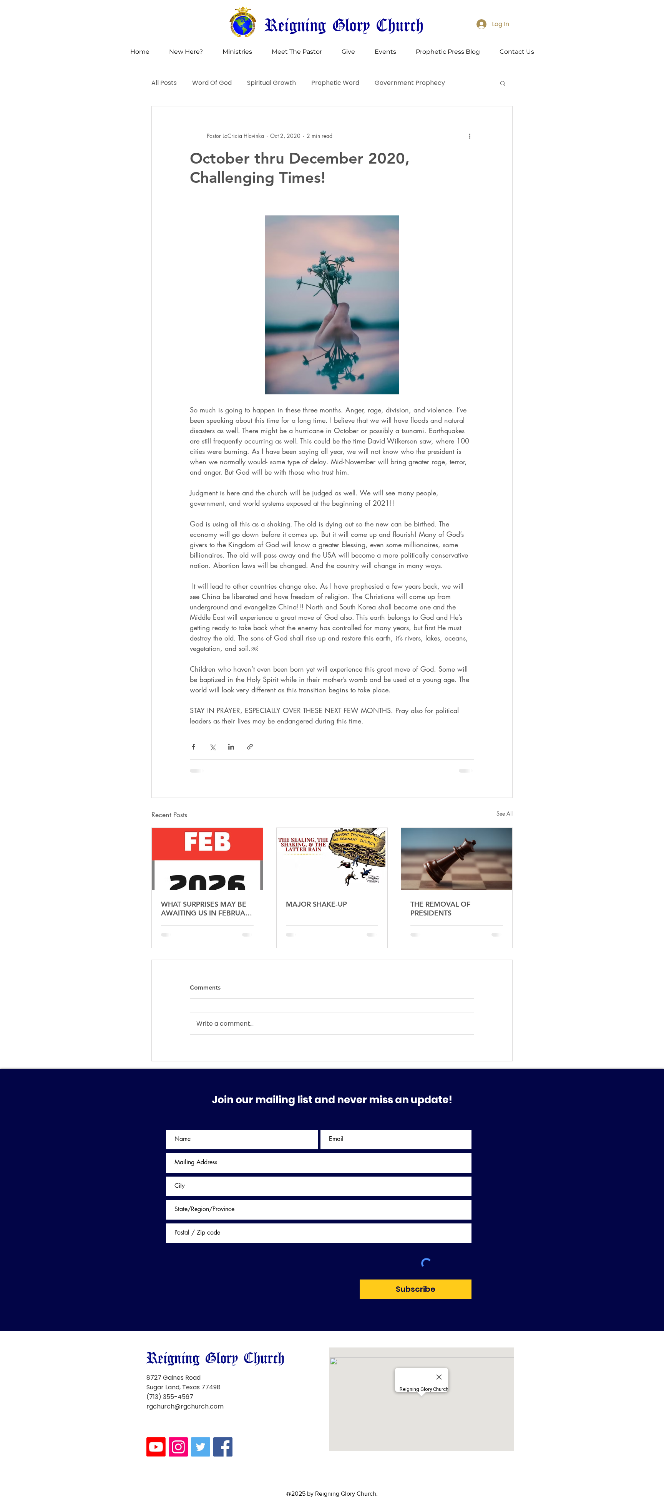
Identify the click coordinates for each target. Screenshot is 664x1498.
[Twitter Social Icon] (200, 1392)
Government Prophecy (410, 83)
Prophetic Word (335, 83)
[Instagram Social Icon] (178, 1392)
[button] (185, 52)
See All (504, 813)
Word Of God (212, 83)
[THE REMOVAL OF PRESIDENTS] (456, 859)
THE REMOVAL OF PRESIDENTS (440, 908)
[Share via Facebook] (193, 746)
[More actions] (469, 135)
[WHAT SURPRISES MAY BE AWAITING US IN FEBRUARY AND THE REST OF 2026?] (207, 859)
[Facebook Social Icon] (222, 1392)
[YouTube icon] (156, 1392)
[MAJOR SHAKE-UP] (332, 859)
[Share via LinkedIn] (231, 746)
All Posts (164, 83)
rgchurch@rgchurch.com (185, 1351)
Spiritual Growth (271, 83)
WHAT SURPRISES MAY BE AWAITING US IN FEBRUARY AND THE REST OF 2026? (207, 908)
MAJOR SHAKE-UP (316, 904)
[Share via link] (250, 746)
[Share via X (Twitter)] (212, 746)
